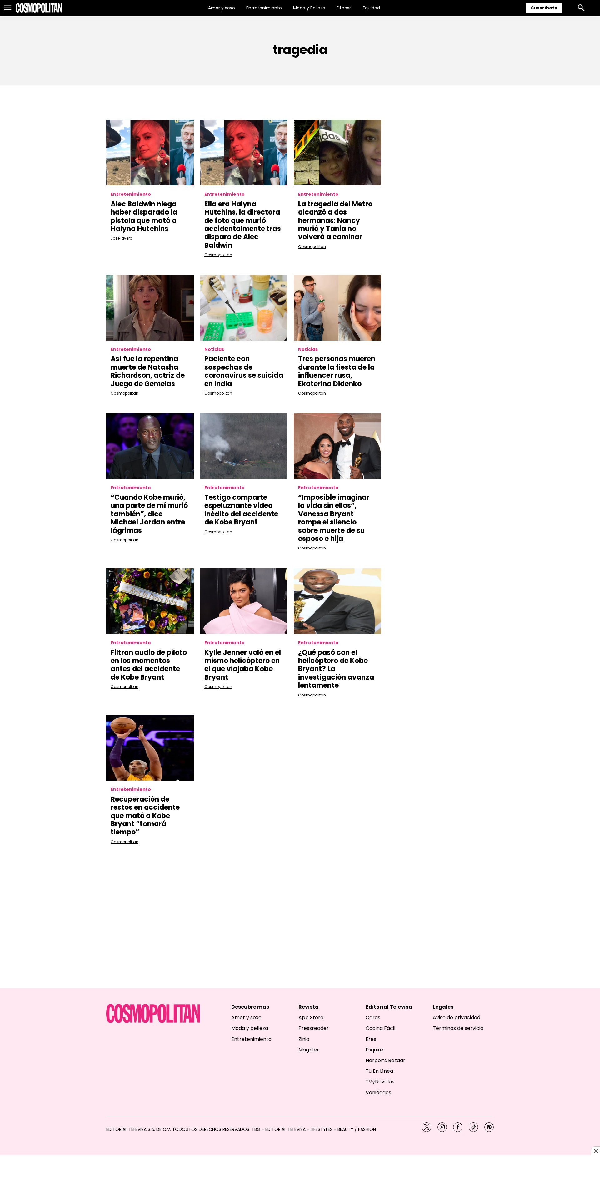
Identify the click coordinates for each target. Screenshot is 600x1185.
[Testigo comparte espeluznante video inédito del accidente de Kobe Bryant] (244, 446)
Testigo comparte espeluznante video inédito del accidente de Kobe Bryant (241, 510)
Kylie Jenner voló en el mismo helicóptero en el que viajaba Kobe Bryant (242, 665)
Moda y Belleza (309, 8)
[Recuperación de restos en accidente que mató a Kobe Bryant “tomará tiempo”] (150, 748)
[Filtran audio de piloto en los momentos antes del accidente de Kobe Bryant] (150, 601)
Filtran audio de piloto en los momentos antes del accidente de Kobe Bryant (149, 665)
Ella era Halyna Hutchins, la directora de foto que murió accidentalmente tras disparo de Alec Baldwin (242, 224)
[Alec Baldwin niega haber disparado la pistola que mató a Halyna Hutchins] (150, 152)
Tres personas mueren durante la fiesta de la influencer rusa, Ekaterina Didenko (336, 371)
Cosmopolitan (218, 254)
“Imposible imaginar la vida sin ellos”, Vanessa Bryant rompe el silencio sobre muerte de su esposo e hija (333, 518)
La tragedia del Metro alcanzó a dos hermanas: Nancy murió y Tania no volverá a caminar (335, 220)
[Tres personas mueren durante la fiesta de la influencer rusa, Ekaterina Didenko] (337, 308)
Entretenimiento (264, 8)
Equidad (371, 8)
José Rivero (121, 238)
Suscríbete (544, 8)
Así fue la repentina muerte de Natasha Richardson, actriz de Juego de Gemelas (148, 371)
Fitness (344, 8)
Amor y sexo (221, 8)
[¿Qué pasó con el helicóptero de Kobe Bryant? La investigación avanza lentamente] (337, 601)
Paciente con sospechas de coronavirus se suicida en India (243, 371)
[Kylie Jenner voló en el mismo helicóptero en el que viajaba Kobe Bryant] (244, 601)
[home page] (39, 8)
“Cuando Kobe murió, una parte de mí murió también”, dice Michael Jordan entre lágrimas (149, 514)
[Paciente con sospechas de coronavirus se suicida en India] (244, 308)
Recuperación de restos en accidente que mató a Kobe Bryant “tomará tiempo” (145, 815)
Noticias (214, 349)
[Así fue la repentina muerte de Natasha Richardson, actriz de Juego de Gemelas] (150, 308)
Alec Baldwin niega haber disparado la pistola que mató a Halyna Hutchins (144, 216)
